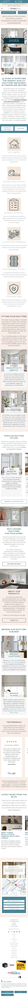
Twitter (9, 932)
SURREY (14, 21)
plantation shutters (20, 100)
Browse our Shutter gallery (14, 906)
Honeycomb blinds (15, 709)
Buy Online (21, 128)
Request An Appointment (8, 12)
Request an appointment (7, 128)
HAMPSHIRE (22, 21)
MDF (9, 666)
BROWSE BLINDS (14, 694)
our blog (15, 784)
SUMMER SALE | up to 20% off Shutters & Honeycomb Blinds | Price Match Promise (14, 5)
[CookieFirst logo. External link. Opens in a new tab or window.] (1, 980)
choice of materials (13, 662)
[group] (11, 835)
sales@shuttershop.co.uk (14, 929)
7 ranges (12, 660)
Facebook (11, 932)
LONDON (18, 18)
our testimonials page (11, 781)
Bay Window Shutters (11, 471)
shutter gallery (6, 784)
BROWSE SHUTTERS (14, 655)
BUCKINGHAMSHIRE (14, 23)
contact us (11, 342)
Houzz (19, 932)
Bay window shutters (8, 477)
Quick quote (22, 12)
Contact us (14, 620)
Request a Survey (14, 903)
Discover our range (14, 564)
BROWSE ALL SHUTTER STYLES (14, 501)
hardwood (17, 666)
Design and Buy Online (14, 908)
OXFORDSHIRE (6, 21)
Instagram (14, 932)
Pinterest (17, 932)
